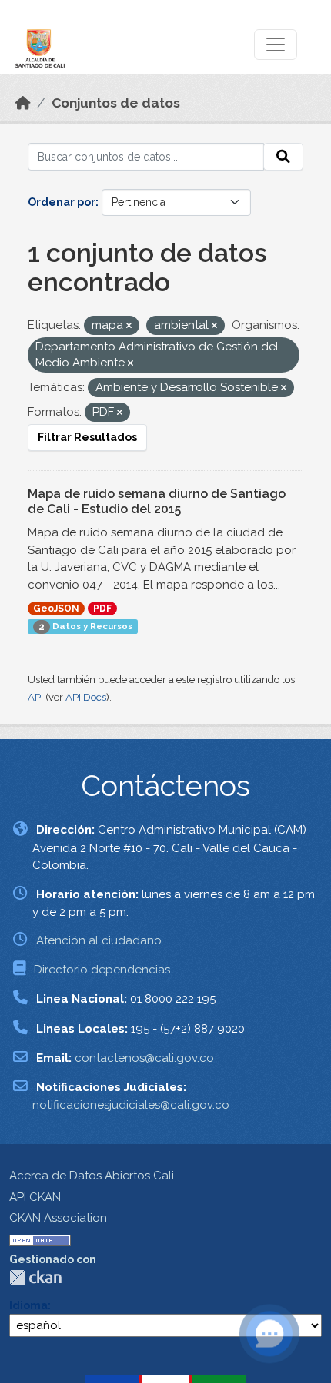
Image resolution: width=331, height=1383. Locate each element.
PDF (102, 608)
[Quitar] (129, 326)
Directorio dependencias (102, 970)
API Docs (85, 697)
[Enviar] (283, 157)
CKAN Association (58, 1218)
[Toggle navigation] (275, 44)
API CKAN (35, 1197)
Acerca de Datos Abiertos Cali (91, 1175)
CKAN (35, 1277)
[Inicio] (23, 103)
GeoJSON (56, 608)
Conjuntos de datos (116, 103)
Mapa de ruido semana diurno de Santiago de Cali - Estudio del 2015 (157, 501)
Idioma (28, 1305)
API (35, 697)
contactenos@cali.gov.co (144, 1058)
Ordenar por (61, 202)
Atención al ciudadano (99, 940)
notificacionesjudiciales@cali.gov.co (130, 1105)
